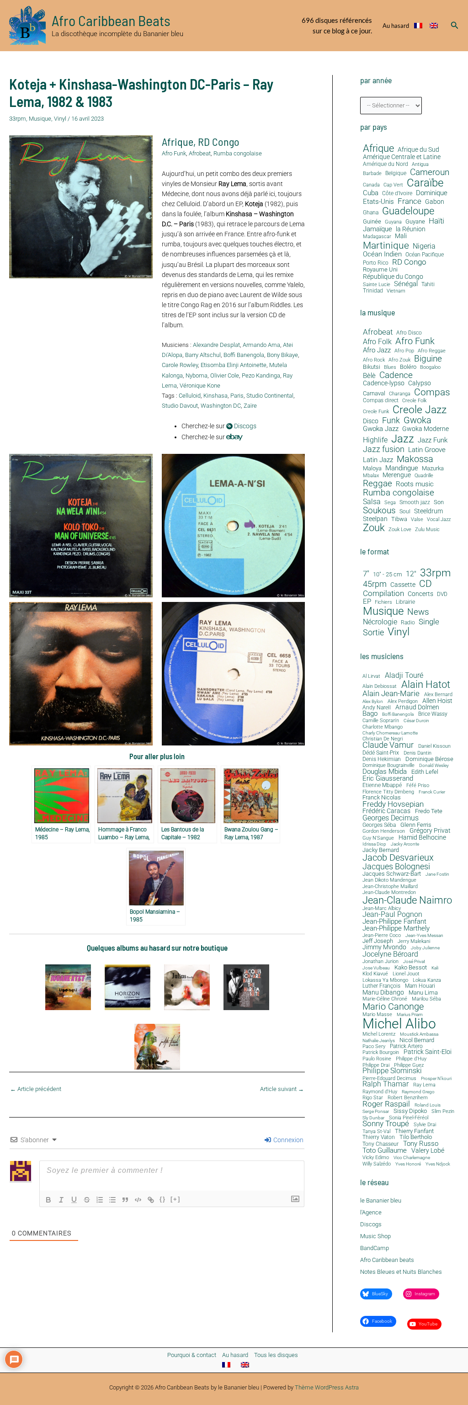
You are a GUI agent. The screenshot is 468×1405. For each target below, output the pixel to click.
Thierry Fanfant (414, 1131)
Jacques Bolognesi (396, 866)
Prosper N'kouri (436, 1078)
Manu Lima (423, 993)
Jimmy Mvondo (384, 947)
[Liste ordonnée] (99, 1199)
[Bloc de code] (138, 1199)
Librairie (405, 602)
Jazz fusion (383, 449)
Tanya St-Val (376, 1131)
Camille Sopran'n (380, 720)
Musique (40, 118)
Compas (432, 392)
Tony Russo (420, 1143)
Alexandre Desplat (216, 344)
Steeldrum (428, 511)
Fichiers (383, 602)
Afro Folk (377, 342)
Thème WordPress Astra (327, 1387)
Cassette (402, 584)
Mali (401, 236)
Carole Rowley (180, 365)
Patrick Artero (406, 1046)
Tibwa (399, 519)
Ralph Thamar (385, 1084)
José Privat (414, 961)
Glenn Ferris (415, 825)
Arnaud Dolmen (417, 707)
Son (439, 502)
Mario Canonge (393, 1006)
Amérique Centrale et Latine (402, 157)
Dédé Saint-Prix (380, 753)
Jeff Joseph (377, 941)
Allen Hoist (437, 700)
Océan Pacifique (424, 255)
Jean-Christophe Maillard (390, 886)
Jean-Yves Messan (424, 935)
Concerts (420, 594)
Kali (434, 968)
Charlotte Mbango (382, 726)
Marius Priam (410, 1014)
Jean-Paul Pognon (392, 914)
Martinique (386, 245)
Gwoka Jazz (381, 429)
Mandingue (401, 468)
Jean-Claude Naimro (407, 900)
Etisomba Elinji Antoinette (233, 365)
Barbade (372, 173)
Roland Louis (428, 1105)
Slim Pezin (442, 1111)
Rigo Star (372, 1097)
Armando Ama (261, 344)
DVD (442, 594)
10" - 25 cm (387, 574)
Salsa (372, 502)
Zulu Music (427, 529)
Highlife (375, 440)
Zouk (374, 527)
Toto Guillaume (384, 1150)
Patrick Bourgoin (380, 1052)
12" (411, 574)
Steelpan (375, 519)
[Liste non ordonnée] (112, 1199)
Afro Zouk (399, 360)
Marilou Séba (426, 999)
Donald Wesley (434, 765)
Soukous (379, 510)
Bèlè (369, 376)
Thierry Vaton (378, 1137)
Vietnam (396, 291)
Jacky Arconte (405, 844)
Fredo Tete (428, 811)
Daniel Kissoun (434, 746)
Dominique (431, 193)
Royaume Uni (380, 269)
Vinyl (60, 118)
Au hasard (396, 25)
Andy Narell (376, 707)
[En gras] (48, 1199)
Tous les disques (276, 1355)
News (418, 612)
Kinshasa (215, 395)
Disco (370, 421)
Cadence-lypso (383, 383)
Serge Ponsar (375, 1111)
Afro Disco (409, 333)
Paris (237, 395)
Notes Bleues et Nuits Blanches (401, 1271)
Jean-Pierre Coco (381, 935)
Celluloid (190, 395)
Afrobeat (200, 153)
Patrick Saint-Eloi (428, 1052)
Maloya (372, 468)
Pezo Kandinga (261, 375)
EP (367, 602)
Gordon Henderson (383, 831)
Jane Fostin (437, 874)
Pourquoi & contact (191, 1355)
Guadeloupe (408, 211)
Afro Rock (374, 360)
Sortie (373, 632)
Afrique (177, 141)
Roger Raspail (386, 1104)
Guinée (372, 221)
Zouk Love (399, 529)
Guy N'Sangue (378, 838)
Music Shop (375, 1236)
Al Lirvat (371, 676)
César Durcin (416, 720)
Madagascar (377, 236)
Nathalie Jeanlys (378, 1040)
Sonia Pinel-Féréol (408, 1118)
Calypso (419, 383)
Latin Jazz (378, 460)
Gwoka (417, 420)
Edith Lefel (424, 772)
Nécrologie (380, 622)
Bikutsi (371, 367)
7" (366, 573)
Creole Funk (376, 412)
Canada (371, 184)
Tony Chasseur (380, 1144)
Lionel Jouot (406, 974)
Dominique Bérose (429, 759)
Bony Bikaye (282, 354)
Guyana (393, 222)
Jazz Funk (432, 440)
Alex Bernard (438, 694)
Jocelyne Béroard (390, 954)
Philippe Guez (409, 1065)
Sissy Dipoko (410, 1111)
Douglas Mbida (384, 771)
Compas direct (381, 401)
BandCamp (374, 1248)
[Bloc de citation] (125, 1199)
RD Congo (218, 141)
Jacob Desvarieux (398, 857)
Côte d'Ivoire (397, 194)
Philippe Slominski (392, 1071)
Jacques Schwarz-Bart (391, 874)
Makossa (415, 459)
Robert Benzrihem (408, 1098)
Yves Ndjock (437, 1164)
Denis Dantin (417, 753)
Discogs (244, 426)
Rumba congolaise (237, 153)
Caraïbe (425, 183)
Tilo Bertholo (415, 1137)
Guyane (415, 221)
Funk (391, 420)
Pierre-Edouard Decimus (389, 1078)
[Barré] (86, 1199)
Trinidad (373, 291)
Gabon (434, 201)
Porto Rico (375, 263)
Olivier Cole (224, 375)
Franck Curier (432, 792)
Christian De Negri (382, 739)
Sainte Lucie (376, 284)
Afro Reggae (432, 351)
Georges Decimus (390, 818)
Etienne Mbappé (382, 785)
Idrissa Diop (374, 844)
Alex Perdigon (403, 701)
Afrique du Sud (418, 149)
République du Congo (393, 276)
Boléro (408, 367)
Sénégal (406, 283)
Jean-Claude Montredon (389, 892)
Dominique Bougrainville (388, 765)
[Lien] (150, 1199)
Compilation (383, 593)
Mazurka (433, 468)
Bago (370, 713)
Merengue (397, 475)
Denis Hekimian (381, 759)
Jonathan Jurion (380, 961)
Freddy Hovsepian (393, 805)
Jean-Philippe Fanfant (394, 921)
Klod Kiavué (375, 974)
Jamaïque (377, 229)
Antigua (420, 164)
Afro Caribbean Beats (111, 20)
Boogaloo (430, 367)
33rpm (17, 118)
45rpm (375, 584)
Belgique (395, 173)
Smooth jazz (414, 503)
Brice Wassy (432, 714)
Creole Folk (414, 401)
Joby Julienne (425, 948)
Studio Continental (269, 395)
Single (429, 621)
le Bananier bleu (380, 1200)
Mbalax (371, 476)
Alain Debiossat (379, 686)
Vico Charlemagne (412, 1157)
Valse (417, 519)
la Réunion (410, 229)
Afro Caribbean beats (387, 1259)
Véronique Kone (200, 385)
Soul (404, 512)
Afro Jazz (377, 350)
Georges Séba (379, 825)
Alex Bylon (372, 701)
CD (425, 584)
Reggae (377, 484)
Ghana (370, 213)
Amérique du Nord (385, 164)
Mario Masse (377, 1014)
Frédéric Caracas (386, 811)
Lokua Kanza (427, 980)
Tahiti (428, 284)
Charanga (399, 394)
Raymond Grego (418, 1092)
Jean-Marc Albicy (381, 908)
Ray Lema (424, 1085)
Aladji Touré (404, 675)
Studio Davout (180, 405)
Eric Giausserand (387, 778)
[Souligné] (74, 1199)
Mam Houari (420, 986)
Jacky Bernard (380, 850)
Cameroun (429, 172)
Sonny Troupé (385, 1124)
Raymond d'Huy (379, 1091)
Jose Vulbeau (376, 968)
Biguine (428, 358)
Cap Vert (393, 185)
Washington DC (221, 405)
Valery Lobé (427, 1151)
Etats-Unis (378, 202)
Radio (408, 623)
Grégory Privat (430, 831)
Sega (390, 503)
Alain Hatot (425, 684)
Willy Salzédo (376, 1163)
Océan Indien (382, 254)
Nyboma (196, 375)
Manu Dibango (383, 992)
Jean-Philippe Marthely (396, 928)
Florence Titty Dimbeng (388, 792)
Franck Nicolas (381, 798)
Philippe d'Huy (411, 1058)
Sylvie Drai (425, 1125)
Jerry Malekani (414, 941)
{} (163, 1199)
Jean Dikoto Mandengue (389, 880)
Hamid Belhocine (422, 837)
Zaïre (250, 405)
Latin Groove (427, 450)
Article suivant (282, 1089)
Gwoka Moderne (425, 429)
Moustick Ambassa (419, 1034)
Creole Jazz (420, 409)
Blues (390, 367)
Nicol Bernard (416, 1040)
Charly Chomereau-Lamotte (390, 733)
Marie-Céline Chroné (384, 999)
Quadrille (424, 476)
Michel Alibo (399, 1024)
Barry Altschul (203, 354)
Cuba (370, 193)
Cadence (396, 375)
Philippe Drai (375, 1065)
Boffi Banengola (243, 354)
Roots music (415, 484)
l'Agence (371, 1212)
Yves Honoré (408, 1164)
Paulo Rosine (376, 1058)
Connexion (287, 1140)
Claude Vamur (388, 745)
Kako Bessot (410, 968)
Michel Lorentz (378, 1034)
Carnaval (374, 393)
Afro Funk (174, 153)
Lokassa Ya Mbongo (385, 980)
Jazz (402, 439)
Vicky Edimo (375, 1157)
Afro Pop (404, 351)
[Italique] (61, 1199)
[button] (455, 25)
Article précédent (35, 1089)
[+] (175, 1199)
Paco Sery (373, 1046)
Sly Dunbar (373, 1118)
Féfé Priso (417, 785)
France (409, 201)
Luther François (381, 986)
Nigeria (424, 246)
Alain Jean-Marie (391, 693)
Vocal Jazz (439, 519)
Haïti (436, 221)
